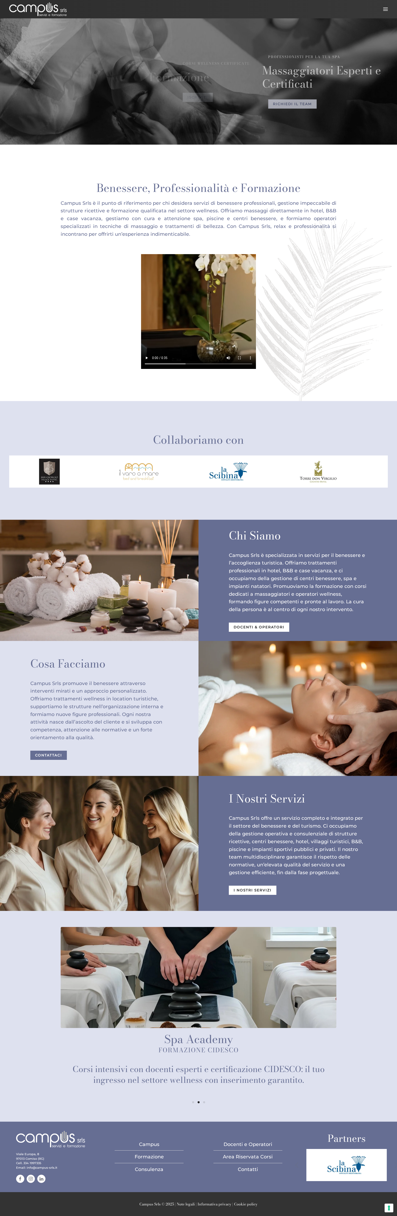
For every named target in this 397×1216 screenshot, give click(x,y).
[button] (385, 9)
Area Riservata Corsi (248, 1157)
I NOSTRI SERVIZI (253, 890)
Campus (149, 1144)
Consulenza (149, 1169)
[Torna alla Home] (38, 9)
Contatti (248, 1169)
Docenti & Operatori (259, 627)
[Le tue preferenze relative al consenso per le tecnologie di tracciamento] (389, 1208)
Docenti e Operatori (248, 1144)
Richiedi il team (264, 104)
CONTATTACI (48, 755)
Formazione (149, 1157)
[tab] (193, 1102)
